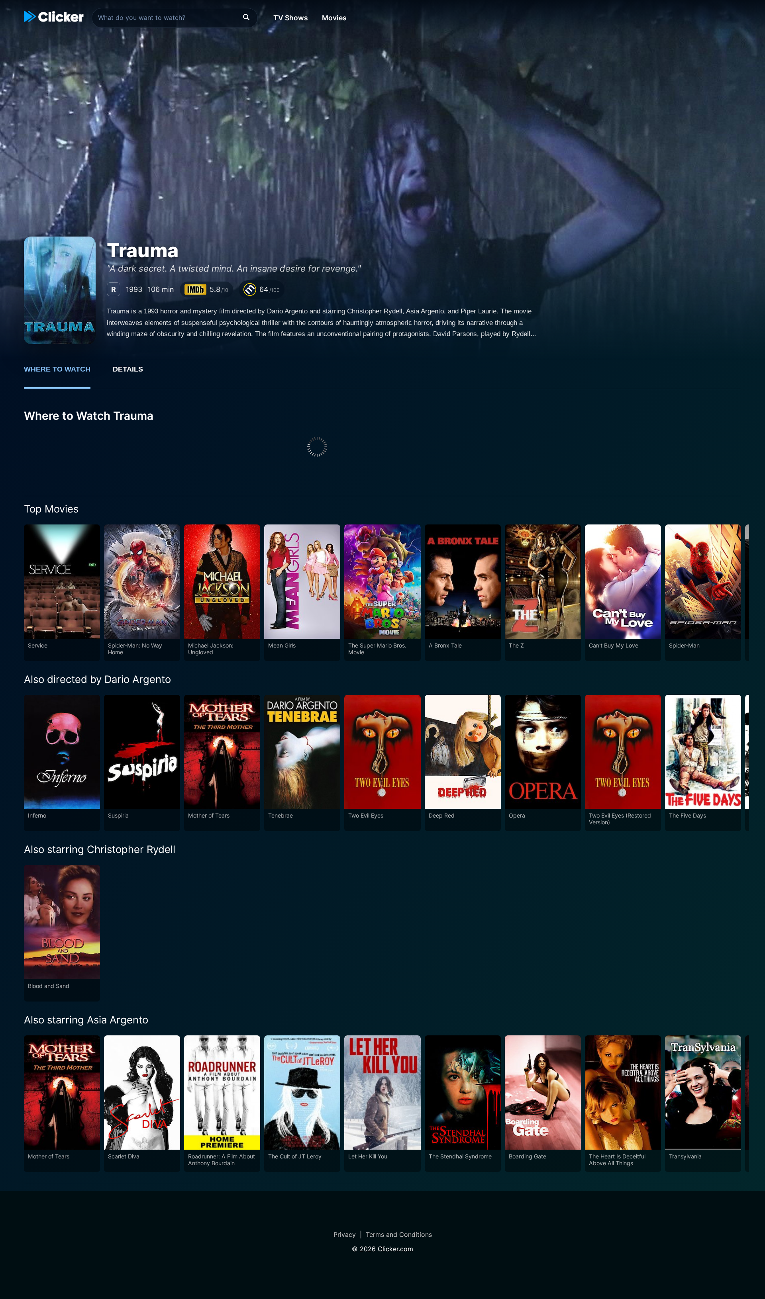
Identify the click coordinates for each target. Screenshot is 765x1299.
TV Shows (290, 18)
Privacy (344, 1234)
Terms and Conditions (399, 1234)
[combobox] (175, 18)
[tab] (63, 373)
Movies (334, 18)
